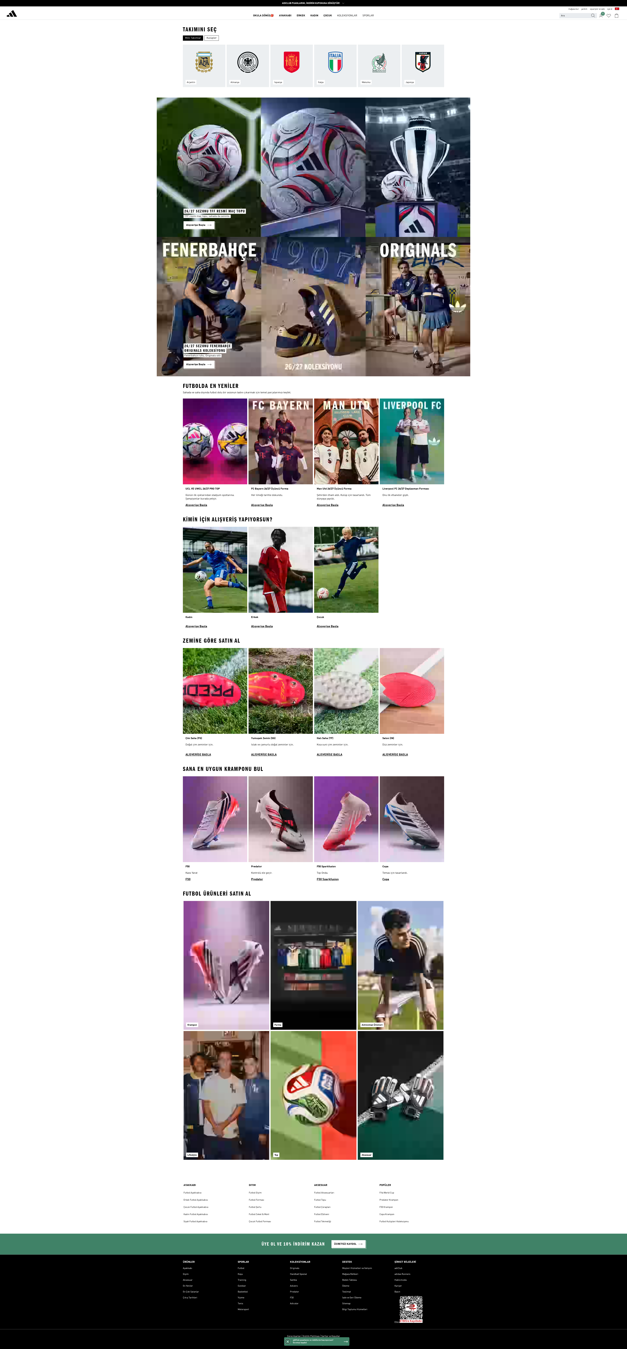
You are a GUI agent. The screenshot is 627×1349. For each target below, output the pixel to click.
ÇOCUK (327, 15)
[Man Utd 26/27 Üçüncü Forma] (346, 454)
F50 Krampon (386, 1207)
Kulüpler (212, 38)
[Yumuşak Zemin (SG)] (281, 703)
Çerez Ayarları (294, 1336)
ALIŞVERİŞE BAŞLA (198, 754)
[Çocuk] (346, 579)
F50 (188, 879)
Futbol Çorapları (322, 1207)
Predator (257, 879)
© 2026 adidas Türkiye (313, 1345)
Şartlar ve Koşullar (330, 1336)
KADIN (314, 15)
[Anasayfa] (12, 14)
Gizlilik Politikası (311, 1336)
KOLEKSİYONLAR (347, 15)
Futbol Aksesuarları (324, 1193)
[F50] (215, 830)
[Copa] (412, 830)
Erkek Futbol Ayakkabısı (196, 1200)
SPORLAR (368, 15)
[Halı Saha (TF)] (346, 703)
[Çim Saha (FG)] (215, 703)
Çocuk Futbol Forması (260, 1221)
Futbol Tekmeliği (322, 1221)
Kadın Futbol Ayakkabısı (196, 1214)
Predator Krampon (388, 1200)
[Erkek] (281, 579)
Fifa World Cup (386, 1193)
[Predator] (281, 830)
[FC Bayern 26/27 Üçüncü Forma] (281, 454)
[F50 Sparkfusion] (346, 830)
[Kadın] (215, 579)
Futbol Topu (320, 1200)
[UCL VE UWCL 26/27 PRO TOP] (215, 454)
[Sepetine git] (616, 16)
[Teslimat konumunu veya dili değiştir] (617, 9)
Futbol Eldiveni (321, 1214)
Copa (385, 879)
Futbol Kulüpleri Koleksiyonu (394, 1221)
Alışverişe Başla (196, 505)
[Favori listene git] (609, 16)
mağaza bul (573, 9)
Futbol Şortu (255, 1207)
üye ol (609, 9)
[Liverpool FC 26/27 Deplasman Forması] (412, 454)
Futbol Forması (256, 1200)
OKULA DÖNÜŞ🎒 (263, 15)
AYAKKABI (285, 15)
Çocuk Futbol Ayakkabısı (196, 1207)
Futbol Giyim (255, 1193)
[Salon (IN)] (412, 703)
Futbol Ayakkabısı (193, 1193)
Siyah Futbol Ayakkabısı (196, 1221)
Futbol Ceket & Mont (259, 1214)
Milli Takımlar (193, 38)
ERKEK (301, 15)
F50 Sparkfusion (328, 879)
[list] (313, 68)
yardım (584, 9)
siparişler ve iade (597, 9)
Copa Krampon (386, 1214)
